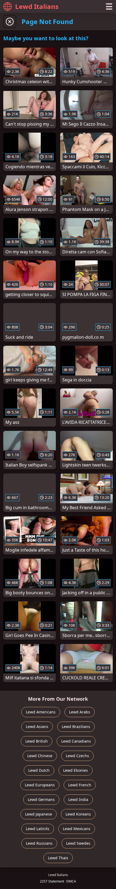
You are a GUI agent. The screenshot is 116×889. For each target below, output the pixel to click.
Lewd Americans (41, 711)
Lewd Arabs (79, 711)
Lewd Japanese (38, 814)
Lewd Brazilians (76, 726)
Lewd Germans (41, 799)
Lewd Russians (39, 843)
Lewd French (79, 784)
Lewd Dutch (39, 770)
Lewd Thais (58, 857)
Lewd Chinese (39, 755)
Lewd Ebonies (75, 770)
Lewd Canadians (76, 741)
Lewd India (78, 799)
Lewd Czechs (77, 755)
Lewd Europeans (40, 784)
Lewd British (36, 741)
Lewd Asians (37, 726)
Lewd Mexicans (76, 828)
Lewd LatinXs (37, 828)
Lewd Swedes (78, 843)
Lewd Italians (37, 6)
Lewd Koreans (78, 814)
